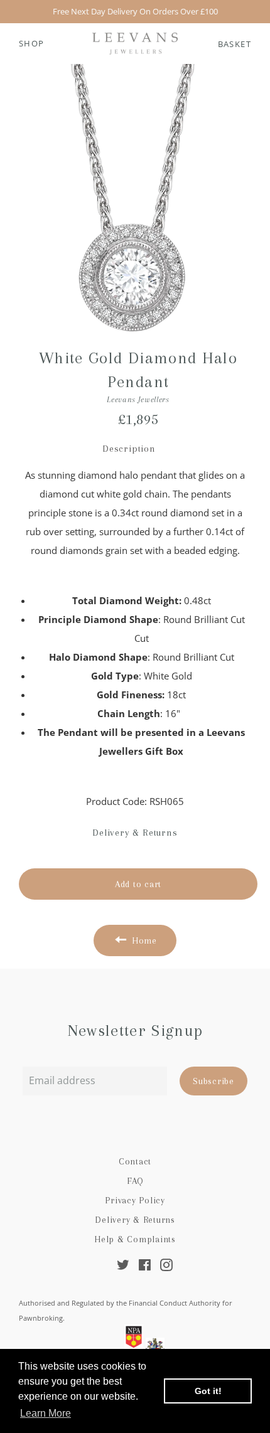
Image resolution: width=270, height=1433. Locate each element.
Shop (32, 43)
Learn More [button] (45, 1413)
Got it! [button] (208, 1391)
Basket (234, 44)
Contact (135, 1161)
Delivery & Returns (135, 1220)
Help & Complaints (135, 1239)
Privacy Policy (135, 1200)
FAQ (135, 1181)
